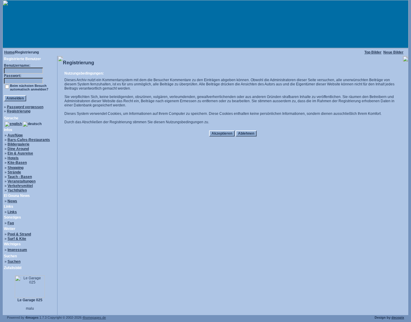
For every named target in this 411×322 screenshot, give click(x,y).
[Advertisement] (232, 154)
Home (9, 52)
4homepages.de (94, 317)
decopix (397, 317)
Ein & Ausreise (20, 153)
